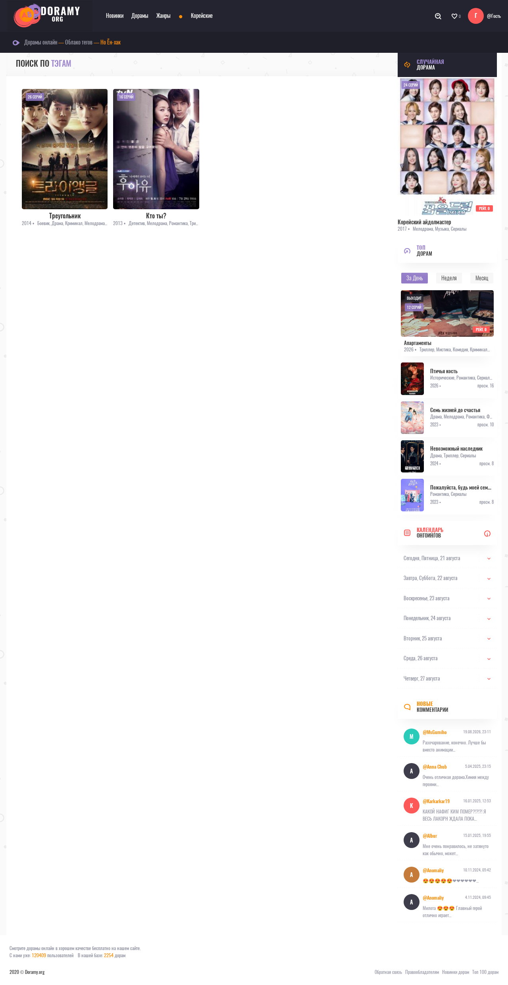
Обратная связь (388, 972)
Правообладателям (422, 972)
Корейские (202, 15)
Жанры (163, 15)
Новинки (114, 15)
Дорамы (139, 15)
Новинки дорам (455, 972)
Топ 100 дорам (485, 972)
